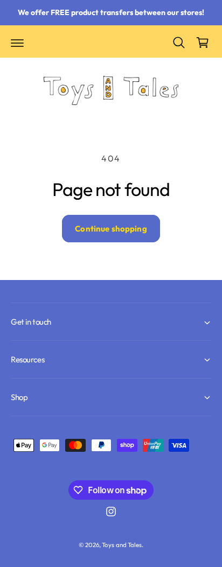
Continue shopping (111, 228)
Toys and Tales (121, 545)
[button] (17, 42)
